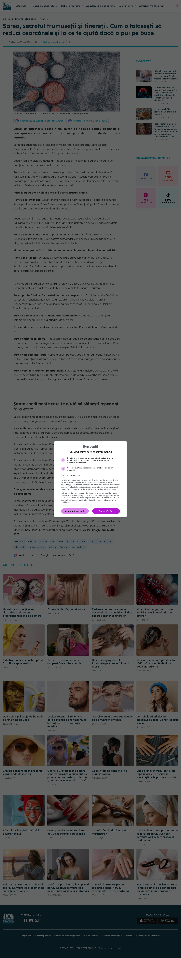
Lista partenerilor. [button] (111, 489)
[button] (90, 476)
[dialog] (90, 479)
